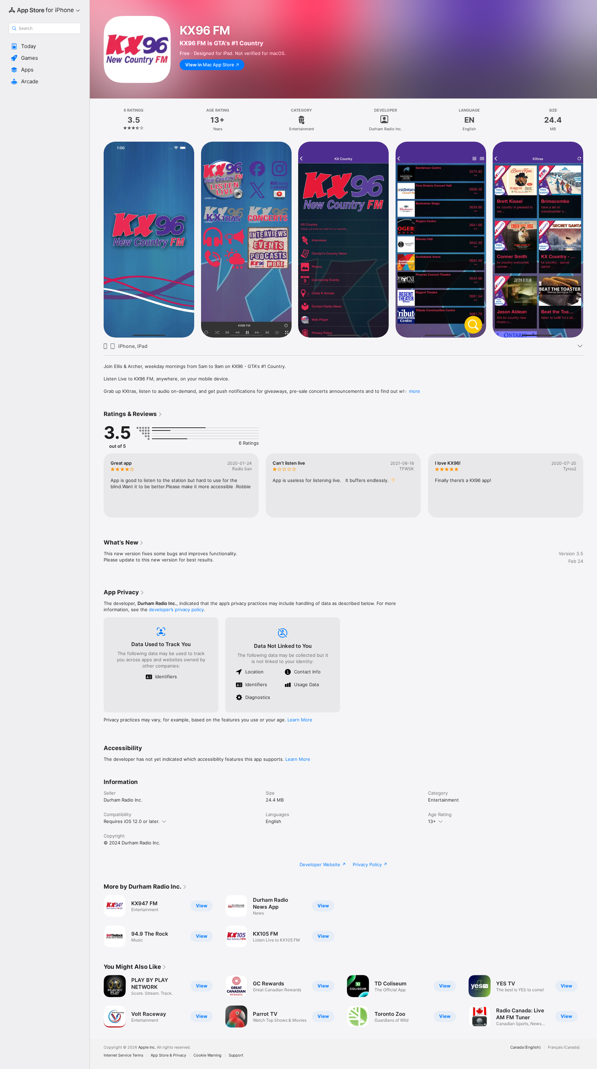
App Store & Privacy (168, 1055)
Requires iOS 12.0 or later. (132, 821)
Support (236, 1055)
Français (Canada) (564, 1047)
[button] (44, 46)
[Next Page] (590, 485)
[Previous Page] (97, 485)
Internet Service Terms (123, 1055)
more (414, 391)
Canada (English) (525, 1047)
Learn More (299, 719)
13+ (432, 821)
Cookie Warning (207, 1055)
